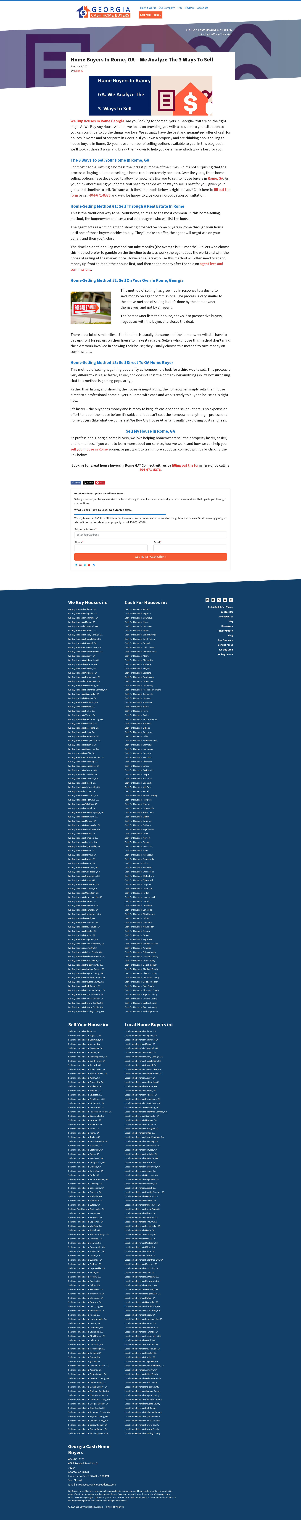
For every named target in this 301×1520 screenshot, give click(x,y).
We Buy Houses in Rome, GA (81, 711)
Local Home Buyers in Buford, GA (140, 1162)
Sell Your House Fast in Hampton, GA (85, 1238)
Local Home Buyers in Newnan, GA (141, 1120)
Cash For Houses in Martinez (138, 723)
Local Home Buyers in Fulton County (141, 1374)
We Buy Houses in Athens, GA (82, 630)
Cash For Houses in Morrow (137, 838)
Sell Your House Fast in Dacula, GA (84, 1281)
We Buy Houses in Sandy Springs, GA (85, 634)
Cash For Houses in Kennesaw (139, 854)
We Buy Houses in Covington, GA (83, 749)
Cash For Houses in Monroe (137, 804)
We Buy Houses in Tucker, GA (81, 715)
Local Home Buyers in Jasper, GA (140, 1171)
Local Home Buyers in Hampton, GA (141, 1196)
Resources (227, 626)
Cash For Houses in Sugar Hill (138, 939)
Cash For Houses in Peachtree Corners (143, 689)
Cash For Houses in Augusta (138, 613)
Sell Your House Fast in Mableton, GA (85, 1124)
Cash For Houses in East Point (138, 846)
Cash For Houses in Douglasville (139, 859)
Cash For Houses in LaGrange (138, 909)
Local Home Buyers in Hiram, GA (140, 1230)
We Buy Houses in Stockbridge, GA (84, 914)
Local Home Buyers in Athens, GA (140, 1052)
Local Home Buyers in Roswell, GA (140, 1065)
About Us (202, 8)
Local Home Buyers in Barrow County (142, 1429)
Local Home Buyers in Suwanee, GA (141, 1217)
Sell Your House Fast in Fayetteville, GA (86, 1268)
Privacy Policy (225, 630)
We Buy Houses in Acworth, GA (82, 948)
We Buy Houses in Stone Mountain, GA (86, 757)
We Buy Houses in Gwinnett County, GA (86, 956)
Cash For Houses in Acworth (138, 948)
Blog (230, 635)
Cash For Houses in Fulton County (140, 952)
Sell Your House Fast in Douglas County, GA (88, 1403)
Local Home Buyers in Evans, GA (140, 1272)
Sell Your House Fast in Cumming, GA (85, 1183)
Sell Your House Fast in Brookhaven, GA (86, 1099)
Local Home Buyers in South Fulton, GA (143, 1061)
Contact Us (227, 612)
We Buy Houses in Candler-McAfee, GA (86, 943)
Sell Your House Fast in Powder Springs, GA (88, 1234)
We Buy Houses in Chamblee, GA (83, 905)
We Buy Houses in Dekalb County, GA (85, 965)
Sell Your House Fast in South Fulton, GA (86, 1061)
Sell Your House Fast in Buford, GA (84, 1205)
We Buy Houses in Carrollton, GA (83, 922)
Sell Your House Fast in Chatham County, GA (88, 1391)
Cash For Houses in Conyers (138, 753)
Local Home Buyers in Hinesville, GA (141, 1302)
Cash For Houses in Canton (137, 901)
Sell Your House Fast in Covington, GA (85, 1171)
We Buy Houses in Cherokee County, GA (86, 977)
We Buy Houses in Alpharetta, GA (83, 660)
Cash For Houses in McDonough (139, 926)
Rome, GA (215, 178)
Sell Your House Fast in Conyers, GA (84, 1192)
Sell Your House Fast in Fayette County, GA (88, 1416)
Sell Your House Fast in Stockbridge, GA (86, 1336)
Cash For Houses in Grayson (138, 884)
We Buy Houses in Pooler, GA (81, 935)
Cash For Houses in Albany (137, 656)
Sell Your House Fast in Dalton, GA (84, 1285)
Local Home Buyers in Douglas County (142, 1403)
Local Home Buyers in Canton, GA (140, 1323)
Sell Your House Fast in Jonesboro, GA (86, 1188)
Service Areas (225, 645)
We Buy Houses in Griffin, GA (81, 753)
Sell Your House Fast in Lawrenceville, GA (87, 1319)
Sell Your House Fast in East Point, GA (85, 1149)
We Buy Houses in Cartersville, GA (84, 787)
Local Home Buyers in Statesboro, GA (142, 1310)
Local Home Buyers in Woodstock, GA (142, 1306)
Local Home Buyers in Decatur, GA (140, 1353)
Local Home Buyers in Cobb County (141, 1382)
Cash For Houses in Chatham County (141, 969)
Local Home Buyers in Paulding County (142, 1433)
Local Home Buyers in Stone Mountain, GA (144, 1137)
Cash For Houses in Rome (136, 711)
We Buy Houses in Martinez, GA (82, 723)
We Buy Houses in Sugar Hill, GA (83, 939)
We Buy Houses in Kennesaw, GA (83, 736)
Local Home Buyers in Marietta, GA (141, 1086)
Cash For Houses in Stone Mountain (141, 740)
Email (157, 542)
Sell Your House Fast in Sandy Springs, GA (87, 1056)
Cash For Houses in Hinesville (138, 867)
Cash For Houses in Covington (139, 732)
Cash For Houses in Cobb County (140, 960)
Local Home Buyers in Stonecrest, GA (142, 1103)
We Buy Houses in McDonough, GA (84, 926)
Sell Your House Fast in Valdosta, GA (85, 1094)
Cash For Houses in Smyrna (137, 668)
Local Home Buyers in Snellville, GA (141, 1154)
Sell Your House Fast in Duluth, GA (84, 1340)
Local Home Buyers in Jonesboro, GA (142, 1145)
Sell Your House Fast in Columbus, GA (85, 1039)
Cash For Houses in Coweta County (141, 998)
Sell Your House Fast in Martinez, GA (85, 1145)
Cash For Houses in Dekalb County (141, 965)
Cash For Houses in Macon (137, 622)
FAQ (179, 8)
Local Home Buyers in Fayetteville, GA (142, 1226)
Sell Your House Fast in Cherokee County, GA (89, 1399)
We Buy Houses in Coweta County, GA (85, 998)
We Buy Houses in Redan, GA (81, 880)
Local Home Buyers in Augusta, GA (141, 1035)
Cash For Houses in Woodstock (139, 871)
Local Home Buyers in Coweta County (142, 1420)
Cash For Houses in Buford (137, 766)
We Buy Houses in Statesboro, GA (84, 876)
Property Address (85, 529)
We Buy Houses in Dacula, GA (81, 859)
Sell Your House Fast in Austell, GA (84, 1230)
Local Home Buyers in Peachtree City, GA (144, 1260)
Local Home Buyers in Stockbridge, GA (143, 1336)
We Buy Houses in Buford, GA (81, 783)
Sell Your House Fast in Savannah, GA (85, 1048)
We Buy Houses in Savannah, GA (83, 626)
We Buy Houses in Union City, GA (83, 893)
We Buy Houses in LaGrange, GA (83, 909)
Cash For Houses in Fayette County (141, 994)
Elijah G (78, 71)
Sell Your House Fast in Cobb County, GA (87, 1382)
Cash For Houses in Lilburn (137, 816)
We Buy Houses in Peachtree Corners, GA (87, 689)
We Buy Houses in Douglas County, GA (86, 981)
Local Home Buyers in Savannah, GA (141, 1048)
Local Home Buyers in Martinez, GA (141, 1264)
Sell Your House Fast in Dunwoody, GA (86, 1107)
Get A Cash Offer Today (220, 607)
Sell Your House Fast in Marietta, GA (84, 1086)
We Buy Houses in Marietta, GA (82, 664)
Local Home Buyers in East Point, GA (141, 1268)
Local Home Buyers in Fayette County (142, 1416)
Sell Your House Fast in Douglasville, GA (86, 1162)
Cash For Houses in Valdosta (138, 672)
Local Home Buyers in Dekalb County (142, 1386)
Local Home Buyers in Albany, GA (140, 1078)
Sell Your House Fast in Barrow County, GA (87, 1429)
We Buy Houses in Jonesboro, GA (83, 766)
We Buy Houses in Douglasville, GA (84, 740)
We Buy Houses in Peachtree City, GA (85, 719)
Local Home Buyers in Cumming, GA (141, 1141)
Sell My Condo (225, 654)
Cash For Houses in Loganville (139, 783)
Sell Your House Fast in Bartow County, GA (87, 1425)
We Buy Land (226, 649)
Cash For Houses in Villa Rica (138, 787)
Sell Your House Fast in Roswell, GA (84, 1065)
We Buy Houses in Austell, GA (81, 808)
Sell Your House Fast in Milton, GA (83, 1128)
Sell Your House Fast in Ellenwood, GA (85, 1298)
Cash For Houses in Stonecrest (139, 681)
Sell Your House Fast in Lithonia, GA (84, 1166)
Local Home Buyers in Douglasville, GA (143, 1293)
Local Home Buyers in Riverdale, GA (141, 1158)
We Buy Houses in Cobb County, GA (84, 960)
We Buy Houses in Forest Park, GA (84, 829)
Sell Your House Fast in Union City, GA (85, 1306)
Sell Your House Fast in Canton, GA (84, 1323)
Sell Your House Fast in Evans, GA (83, 1154)
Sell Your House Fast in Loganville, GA (85, 1221)
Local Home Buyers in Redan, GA (140, 1315)
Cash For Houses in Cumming (138, 744)
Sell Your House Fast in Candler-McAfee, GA (88, 1365)
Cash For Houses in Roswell (137, 643)
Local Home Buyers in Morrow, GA (140, 1234)
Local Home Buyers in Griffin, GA (140, 1133)
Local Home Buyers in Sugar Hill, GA (141, 1361)
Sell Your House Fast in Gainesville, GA (86, 1116)
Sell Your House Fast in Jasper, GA (84, 1213)
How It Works (148, 8)
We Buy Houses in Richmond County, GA (86, 990)
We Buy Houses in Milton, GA (81, 706)
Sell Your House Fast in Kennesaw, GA (85, 1158)
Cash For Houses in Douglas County (141, 981)
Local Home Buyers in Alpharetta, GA (142, 1082)
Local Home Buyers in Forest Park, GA (142, 1209)
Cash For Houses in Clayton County (141, 973)
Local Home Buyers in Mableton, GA (141, 1243)
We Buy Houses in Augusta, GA (82, 613)
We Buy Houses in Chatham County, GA (86, 969)
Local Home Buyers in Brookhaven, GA (142, 1099)
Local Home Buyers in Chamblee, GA (141, 1327)
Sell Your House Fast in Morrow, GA (84, 1276)
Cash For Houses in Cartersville (139, 770)
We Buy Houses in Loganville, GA (83, 799)
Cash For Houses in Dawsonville (139, 808)
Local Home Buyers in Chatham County (143, 1391)
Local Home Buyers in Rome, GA (140, 1251)
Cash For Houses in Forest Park (139, 812)
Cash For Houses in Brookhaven (139, 677)
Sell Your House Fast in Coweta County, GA (88, 1420)
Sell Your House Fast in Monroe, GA (84, 1243)
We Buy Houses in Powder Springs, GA (86, 812)
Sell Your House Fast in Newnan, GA (84, 1120)
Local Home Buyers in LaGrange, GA (141, 1331)
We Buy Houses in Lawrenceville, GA (85, 897)
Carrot (120, 1507)
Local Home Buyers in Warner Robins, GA (144, 1073)
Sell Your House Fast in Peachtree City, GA (88, 1141)
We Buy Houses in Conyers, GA (82, 770)
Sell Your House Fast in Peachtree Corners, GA (89, 1111)
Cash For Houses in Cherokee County (142, 977)
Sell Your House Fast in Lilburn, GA (84, 1255)
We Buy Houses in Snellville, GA (82, 774)
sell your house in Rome (89, 449)
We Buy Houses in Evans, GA (81, 732)
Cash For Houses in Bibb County (139, 986)
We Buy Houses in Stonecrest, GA (84, 681)
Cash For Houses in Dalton (137, 863)
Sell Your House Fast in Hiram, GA (83, 1272)
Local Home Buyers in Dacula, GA (140, 1238)
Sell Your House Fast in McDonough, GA (86, 1348)
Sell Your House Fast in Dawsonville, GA (86, 1247)
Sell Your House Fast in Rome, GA (83, 1133)
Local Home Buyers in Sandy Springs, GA (144, 1056)
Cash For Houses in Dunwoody (139, 685)
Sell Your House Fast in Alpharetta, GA (85, 1082)
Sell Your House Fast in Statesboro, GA (86, 1310)
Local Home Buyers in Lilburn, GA (140, 1213)
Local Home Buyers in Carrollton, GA (141, 1344)
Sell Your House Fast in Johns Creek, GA (86, 1069)
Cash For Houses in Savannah (138, 626)
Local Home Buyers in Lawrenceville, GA (143, 1319)
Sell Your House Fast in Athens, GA (84, 1052)
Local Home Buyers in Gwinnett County (143, 1378)
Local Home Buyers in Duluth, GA (140, 1340)
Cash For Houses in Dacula (137, 842)
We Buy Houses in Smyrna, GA (82, 668)
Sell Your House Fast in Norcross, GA (85, 1217)
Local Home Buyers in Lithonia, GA (140, 1124)
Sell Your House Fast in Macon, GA (84, 1044)
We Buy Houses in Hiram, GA (81, 850)
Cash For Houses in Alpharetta (139, 660)
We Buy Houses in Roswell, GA (82, 643)
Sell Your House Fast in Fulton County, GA (87, 1374)
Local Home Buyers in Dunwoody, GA (142, 1107)
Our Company (167, 8)
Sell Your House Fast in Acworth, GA (84, 1370)
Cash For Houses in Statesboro (139, 876)
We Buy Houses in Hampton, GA (83, 816)
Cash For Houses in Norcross (138, 778)
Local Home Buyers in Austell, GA (140, 1188)
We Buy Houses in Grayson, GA (82, 888)
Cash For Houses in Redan (137, 893)
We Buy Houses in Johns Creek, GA (84, 647)
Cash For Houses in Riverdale (138, 761)
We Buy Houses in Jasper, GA (81, 791)
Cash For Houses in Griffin (136, 736)
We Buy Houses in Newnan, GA (82, 698)
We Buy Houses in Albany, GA (81, 656)
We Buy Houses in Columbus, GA (83, 617)
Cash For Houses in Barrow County (141, 1007)
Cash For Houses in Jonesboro (139, 749)
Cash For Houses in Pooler (137, 935)
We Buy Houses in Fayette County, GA (85, 994)
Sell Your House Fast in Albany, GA (84, 1078)
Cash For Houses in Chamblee (138, 905)
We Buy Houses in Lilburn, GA (81, 833)
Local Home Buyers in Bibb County (141, 1408)
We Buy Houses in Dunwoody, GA (83, 685)
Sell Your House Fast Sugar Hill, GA (84, 1361)
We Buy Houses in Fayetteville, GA (84, 846)
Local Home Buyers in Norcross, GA (141, 1175)
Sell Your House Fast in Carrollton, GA (85, 1344)
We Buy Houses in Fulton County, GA (85, 952)
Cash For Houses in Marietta (138, 664)
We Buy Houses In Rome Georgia (97, 121)
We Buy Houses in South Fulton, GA (84, 639)
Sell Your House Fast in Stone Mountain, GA (88, 1179)
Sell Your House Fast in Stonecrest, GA (86, 1103)
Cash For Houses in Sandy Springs (140, 634)
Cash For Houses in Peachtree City (141, 719)
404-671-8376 (100, 195)
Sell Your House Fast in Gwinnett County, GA (88, 1378)
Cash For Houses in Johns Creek (140, 647)
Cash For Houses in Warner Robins (141, 651)
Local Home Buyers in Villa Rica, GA (141, 1183)
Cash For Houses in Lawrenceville (140, 897)
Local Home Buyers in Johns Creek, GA (143, 1069)
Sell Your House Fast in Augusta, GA (84, 1035)
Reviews (190, 8)
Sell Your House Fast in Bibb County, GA (86, 1408)
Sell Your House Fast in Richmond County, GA (89, 1412)
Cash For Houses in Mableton (138, 702)
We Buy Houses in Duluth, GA (81, 918)
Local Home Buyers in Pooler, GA (140, 1357)
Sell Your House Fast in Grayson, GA (84, 1302)
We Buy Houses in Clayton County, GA (85, 973)
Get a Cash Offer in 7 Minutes (215, 35)
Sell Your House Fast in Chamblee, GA (85, 1327)
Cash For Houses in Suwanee (138, 821)
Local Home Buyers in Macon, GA (140, 1044)
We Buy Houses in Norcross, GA (83, 795)
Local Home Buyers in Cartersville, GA (142, 1166)
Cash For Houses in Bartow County (141, 1003)
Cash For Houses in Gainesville (139, 694)
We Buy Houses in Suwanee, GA (83, 838)
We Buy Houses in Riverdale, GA (83, 778)
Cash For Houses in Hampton (138, 799)
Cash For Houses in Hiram (136, 833)
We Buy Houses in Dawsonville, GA (84, 825)
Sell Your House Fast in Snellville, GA (85, 1196)
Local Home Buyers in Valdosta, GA (141, 1094)
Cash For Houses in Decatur (137, 931)
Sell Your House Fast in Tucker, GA (84, 1137)
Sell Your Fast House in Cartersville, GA (86, 1209)
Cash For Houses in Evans (136, 850)
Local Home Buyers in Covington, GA (142, 1128)
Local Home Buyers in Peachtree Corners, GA (146, 1111)
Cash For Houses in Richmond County (142, 990)
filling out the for (185, 465)
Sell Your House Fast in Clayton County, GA (88, 1395)
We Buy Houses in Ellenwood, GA (83, 884)
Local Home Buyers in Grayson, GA (141, 1285)
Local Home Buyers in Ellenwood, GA (142, 1281)
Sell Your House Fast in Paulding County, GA (88, 1433)
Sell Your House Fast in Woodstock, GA (86, 1293)
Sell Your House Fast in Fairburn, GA (84, 1264)
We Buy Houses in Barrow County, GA (85, 1007)
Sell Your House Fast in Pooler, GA (84, 1357)
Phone (78, 542)
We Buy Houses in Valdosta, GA (82, 672)
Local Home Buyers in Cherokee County (143, 1399)
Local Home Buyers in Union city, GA (141, 1289)
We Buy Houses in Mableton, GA (83, 702)
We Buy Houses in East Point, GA (83, 728)
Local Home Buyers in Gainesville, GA (142, 1116)
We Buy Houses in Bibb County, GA (84, 986)
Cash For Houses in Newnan (137, 698)
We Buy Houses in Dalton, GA (81, 863)
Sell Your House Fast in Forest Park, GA (86, 1251)
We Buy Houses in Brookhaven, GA (84, 677)
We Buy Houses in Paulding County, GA (86, 1011)
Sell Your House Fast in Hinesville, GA (85, 1289)
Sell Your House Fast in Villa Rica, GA (85, 1226)
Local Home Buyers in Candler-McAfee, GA (144, 1365)
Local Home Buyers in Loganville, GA (142, 1179)
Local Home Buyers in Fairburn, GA (141, 1221)
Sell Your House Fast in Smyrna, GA (84, 1090)
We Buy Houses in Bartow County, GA (85, 1003)
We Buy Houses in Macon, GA (81, 622)
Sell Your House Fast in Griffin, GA (83, 1175)
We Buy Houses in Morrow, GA (82, 854)
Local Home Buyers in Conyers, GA (141, 1149)
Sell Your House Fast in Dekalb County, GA (87, 1386)
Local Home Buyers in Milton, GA (140, 1247)
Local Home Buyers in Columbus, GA (141, 1039)
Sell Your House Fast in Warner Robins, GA (87, 1073)
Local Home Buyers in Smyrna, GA (140, 1090)
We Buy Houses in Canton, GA (82, 901)
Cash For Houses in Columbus (138, 617)
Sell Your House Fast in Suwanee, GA (85, 1260)
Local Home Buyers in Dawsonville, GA (142, 1205)
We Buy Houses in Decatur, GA (82, 931)
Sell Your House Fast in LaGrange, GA (85, 1331)
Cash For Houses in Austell (137, 791)
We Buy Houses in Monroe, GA (82, 821)
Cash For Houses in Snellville (138, 757)
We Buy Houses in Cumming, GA (83, 761)
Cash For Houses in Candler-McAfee (141, 943)
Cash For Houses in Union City (138, 888)
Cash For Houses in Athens (137, 630)
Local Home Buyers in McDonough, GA (142, 1348)
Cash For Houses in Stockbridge (140, 914)
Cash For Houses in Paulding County (141, 1011)
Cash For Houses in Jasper (137, 774)
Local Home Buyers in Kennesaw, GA (142, 1276)
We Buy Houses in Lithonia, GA (82, 744)
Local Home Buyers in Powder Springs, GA (144, 1192)
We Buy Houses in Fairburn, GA (82, 842)
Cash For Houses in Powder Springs (141, 795)
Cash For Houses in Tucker (137, 715)
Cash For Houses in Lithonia (137, 728)
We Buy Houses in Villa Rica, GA (82, 804)
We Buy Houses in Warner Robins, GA (85, 651)
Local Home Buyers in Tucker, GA (140, 1255)
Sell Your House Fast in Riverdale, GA (85, 1200)
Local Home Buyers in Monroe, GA (140, 1200)
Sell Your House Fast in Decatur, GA (84, 1353)
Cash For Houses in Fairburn (138, 825)
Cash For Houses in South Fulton (140, 639)
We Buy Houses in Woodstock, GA (84, 871)
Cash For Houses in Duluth (137, 918)
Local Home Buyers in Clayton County (142, 1395)
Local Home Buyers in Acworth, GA (141, 1370)
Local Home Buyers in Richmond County (143, 1412)
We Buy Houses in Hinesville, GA (83, 867)
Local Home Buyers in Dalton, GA (140, 1298)
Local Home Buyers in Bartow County (142, 1425)
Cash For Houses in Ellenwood (139, 880)
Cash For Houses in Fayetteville (139, 829)
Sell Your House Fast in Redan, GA (84, 1315)
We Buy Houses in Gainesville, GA (83, 694)
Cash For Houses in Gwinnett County (141, 956)
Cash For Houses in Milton (137, 706)
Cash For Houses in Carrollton (138, 922)
